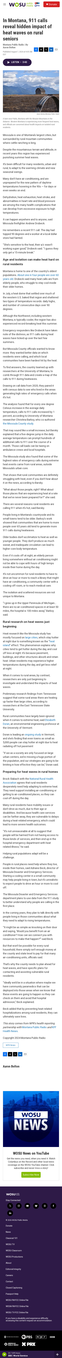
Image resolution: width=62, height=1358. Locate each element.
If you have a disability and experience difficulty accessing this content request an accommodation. (29, 1319)
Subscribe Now (31, 1174)
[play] (4, 1354)
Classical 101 (12, 1238)
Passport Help (12, 1294)
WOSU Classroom (14, 1251)
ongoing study (33, 734)
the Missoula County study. (18, 423)
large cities (31, 637)
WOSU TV (10, 1244)
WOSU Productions (14, 1257)
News (8, 1232)
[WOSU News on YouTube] (31, 1119)
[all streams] (58, 1354)
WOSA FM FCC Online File (17, 1306)
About (8, 1263)
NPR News (10, 1045)
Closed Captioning (14, 1288)
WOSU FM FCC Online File (17, 1300)
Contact (9, 1282)
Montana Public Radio (34, 1027)
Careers (9, 1275)
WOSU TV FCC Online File (17, 1312)
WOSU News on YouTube (31, 1153)
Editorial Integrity (13, 1269)
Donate (53, 4)
